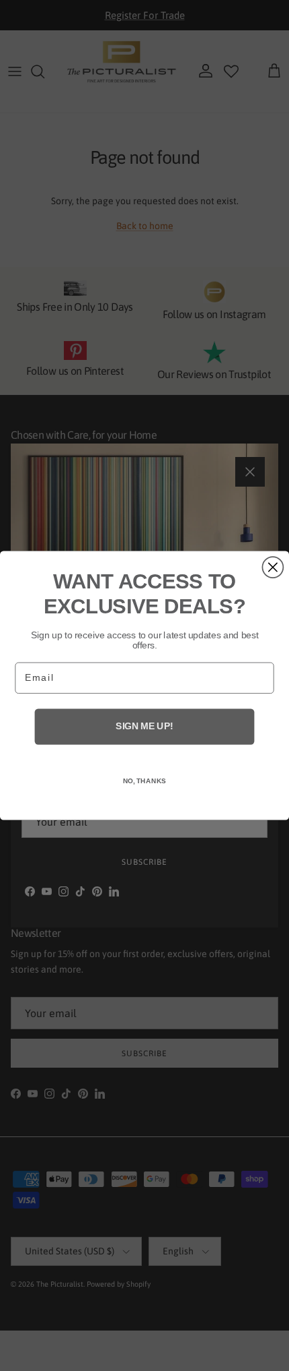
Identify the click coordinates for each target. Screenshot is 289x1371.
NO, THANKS (145, 781)
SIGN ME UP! (144, 726)
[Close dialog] (272, 567)
